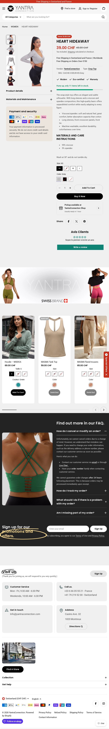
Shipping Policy (76, 712)
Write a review (80, 247)
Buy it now (79, 196)
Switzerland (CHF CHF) (16, 698)
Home (5, 26)
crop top (92, 69)
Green (18, 384)
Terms (78, 536)
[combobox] (54, 17)
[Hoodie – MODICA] (18, 337)
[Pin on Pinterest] (84, 221)
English (35, 699)
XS (59, 167)
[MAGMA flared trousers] (91, 337)
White (70, 179)
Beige (54, 384)
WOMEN (14, 26)
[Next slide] (103, 410)
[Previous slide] (96, 410)
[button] (106, 365)
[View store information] (98, 208)
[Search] (103, 17)
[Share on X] (76, 221)
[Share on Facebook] (68, 221)
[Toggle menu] (3, 8)
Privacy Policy (45, 712)
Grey (58, 179)
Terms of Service (93, 712)
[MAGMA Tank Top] (54, 337)
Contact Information (48, 717)
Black (64, 179)
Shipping (71, 52)
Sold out (54, 392)
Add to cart (18, 392)
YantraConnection (72, 69)
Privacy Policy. (98, 536)
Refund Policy (60, 712)
